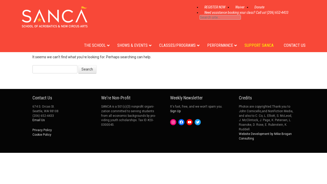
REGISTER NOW (214, 7)
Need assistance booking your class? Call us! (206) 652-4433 (246, 12)
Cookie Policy (41, 134)
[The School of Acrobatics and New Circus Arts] (54, 23)
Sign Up (175, 111)
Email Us (38, 120)
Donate (259, 7)
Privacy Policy (42, 130)
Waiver (239, 7)
